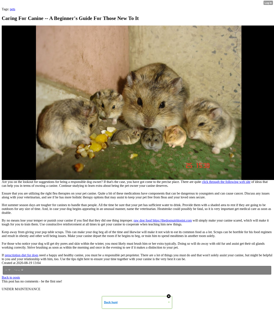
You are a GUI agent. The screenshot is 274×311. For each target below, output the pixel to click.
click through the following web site (226, 182)
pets (12, 9)
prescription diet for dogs (21, 255)
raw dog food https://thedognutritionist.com (163, 220)
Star (17, 270)
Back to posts (11, 277)
